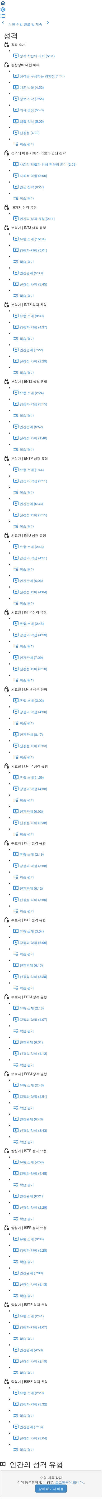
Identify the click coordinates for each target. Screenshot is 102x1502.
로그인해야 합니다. (69, 1482)
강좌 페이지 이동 (51, 1488)
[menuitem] (3, 10)
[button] (3, 4)
